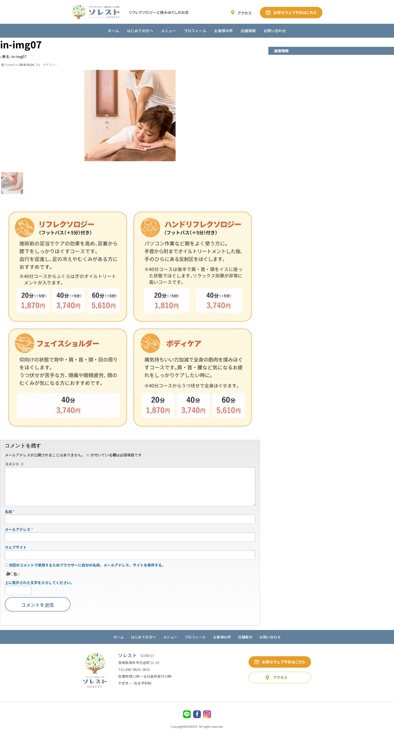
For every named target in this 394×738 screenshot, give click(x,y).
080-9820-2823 (137, 669)
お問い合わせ (275, 30)
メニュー (168, 30)
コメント (14, 464)
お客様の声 (223, 30)
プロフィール (195, 30)
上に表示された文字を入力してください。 (39, 582)
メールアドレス (17, 529)
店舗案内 (245, 637)
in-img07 (18, 56)
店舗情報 (248, 30)
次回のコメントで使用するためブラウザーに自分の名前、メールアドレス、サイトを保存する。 (87, 565)
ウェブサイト (16, 547)
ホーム (113, 30)
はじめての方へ (140, 30)
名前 (8, 511)
